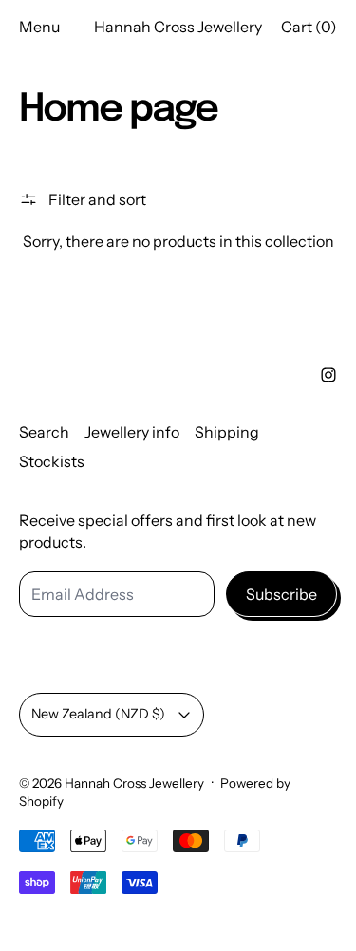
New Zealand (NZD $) (98, 713)
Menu (39, 26)
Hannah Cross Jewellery (134, 783)
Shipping (227, 431)
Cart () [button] (309, 26)
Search (44, 431)
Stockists (51, 461)
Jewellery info (131, 431)
